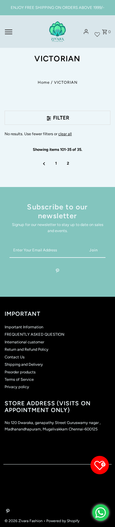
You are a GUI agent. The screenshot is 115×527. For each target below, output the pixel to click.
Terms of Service (19, 379)
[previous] (44, 163)
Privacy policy (17, 386)
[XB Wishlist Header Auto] (97, 31)
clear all (65, 134)
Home (44, 82)
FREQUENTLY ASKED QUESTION (34, 334)
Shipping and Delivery (24, 364)
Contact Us (15, 357)
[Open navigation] (23, 32)
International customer (24, 342)
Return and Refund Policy (26, 349)
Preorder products (20, 372)
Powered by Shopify (62, 521)
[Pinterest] (57, 272)
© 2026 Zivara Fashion (24, 521)
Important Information (24, 327)
